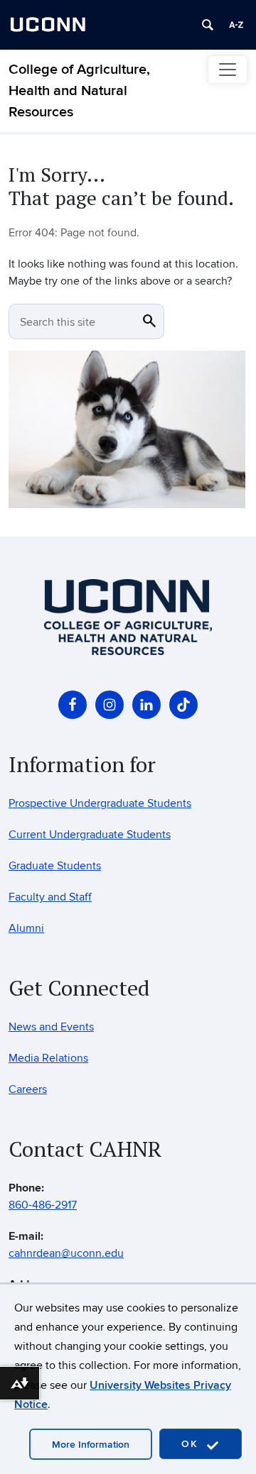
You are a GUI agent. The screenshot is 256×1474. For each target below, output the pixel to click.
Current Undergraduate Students (90, 834)
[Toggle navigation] (227, 69)
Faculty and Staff (50, 897)
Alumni (26, 928)
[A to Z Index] (236, 24)
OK (192, 1444)
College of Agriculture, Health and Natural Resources (79, 91)
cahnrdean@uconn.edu (66, 1253)
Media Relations (48, 1058)
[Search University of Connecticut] (207, 24)
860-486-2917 (43, 1205)
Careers (28, 1089)
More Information (90, 1445)
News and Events (51, 1027)
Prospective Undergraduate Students (100, 803)
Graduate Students (55, 866)
